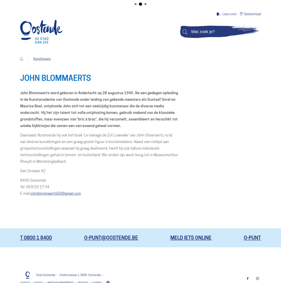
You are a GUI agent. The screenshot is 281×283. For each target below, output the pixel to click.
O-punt (252, 238)
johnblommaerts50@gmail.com (56, 193)
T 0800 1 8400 (36, 238)
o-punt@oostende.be (111, 238)
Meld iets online (190, 238)
